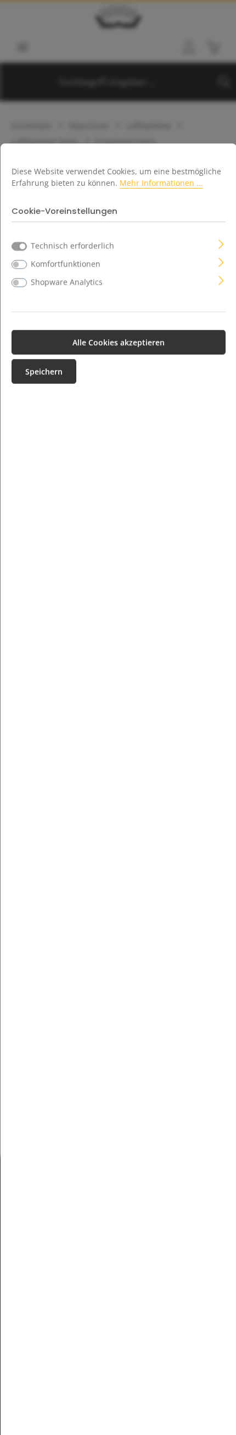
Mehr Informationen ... (161, 183)
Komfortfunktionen (65, 263)
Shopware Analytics (67, 282)
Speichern (44, 371)
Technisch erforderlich (72, 245)
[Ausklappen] (221, 243)
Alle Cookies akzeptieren (118, 342)
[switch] (19, 264)
